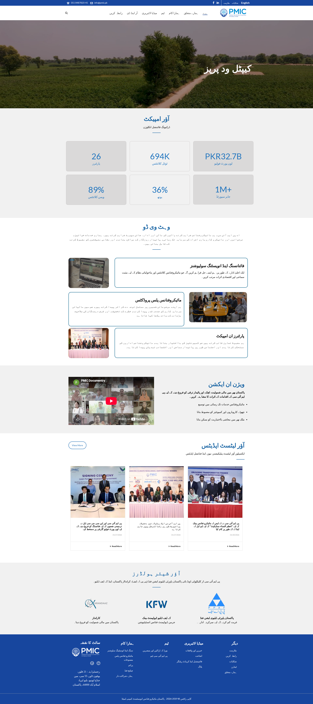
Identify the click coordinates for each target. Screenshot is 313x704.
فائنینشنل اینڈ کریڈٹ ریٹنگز (189, 661)
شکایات (233, 661)
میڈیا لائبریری (149, 13)
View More (77, 445)
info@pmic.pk (100, 2)
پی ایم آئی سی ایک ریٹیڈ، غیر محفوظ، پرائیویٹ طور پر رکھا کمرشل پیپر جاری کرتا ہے (158, 526)
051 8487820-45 (79, 2)
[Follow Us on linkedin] (98, 663)
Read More (117, 546)
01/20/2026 (234, 535)
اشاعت (198, 655)
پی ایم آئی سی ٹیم (159, 655)
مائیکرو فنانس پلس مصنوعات (124, 657)
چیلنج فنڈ (129, 670)
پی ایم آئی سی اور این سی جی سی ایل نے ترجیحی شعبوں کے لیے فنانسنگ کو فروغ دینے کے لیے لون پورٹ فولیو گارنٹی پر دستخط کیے (99, 526)
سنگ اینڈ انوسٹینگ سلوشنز (120, 650)
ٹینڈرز (234, 666)
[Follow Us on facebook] (92, 663)
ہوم (205, 13)
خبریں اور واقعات (194, 650)
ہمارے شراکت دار (124, 675)
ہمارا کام (174, 13)
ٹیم (163, 13)
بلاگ (200, 666)
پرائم (130, 665)
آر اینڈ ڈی (132, 13)
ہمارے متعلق (191, 13)
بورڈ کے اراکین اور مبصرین (155, 650)
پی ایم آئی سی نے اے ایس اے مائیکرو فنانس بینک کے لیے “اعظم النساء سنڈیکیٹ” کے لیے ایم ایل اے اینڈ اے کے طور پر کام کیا (216, 526)
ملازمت (233, 650)
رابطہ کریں (116, 13)
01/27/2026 (117, 535)
